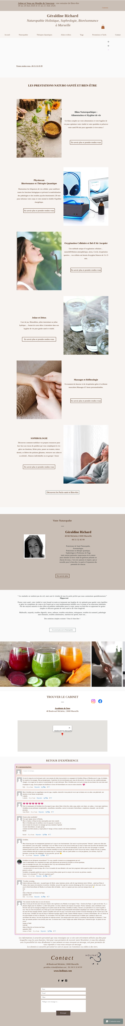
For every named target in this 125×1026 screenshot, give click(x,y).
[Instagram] (93, 701)
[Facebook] (100, 701)
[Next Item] (122, 664)
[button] (103, 27)
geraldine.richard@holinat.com (55, 967)
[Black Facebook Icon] (58, 980)
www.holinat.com (63, 970)
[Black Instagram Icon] (66, 980)
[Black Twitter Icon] (62, 980)
